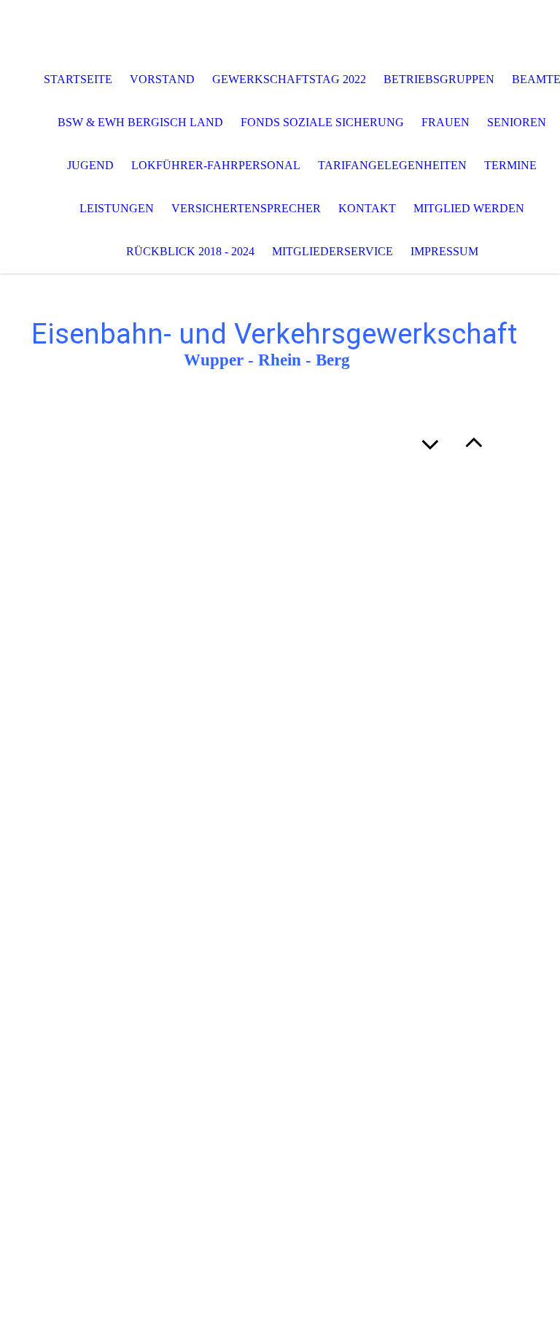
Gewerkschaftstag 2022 (289, 79)
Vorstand (162, 79)
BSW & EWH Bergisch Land (140, 122)
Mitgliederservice (332, 251)
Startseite (78, 79)
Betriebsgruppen (439, 79)
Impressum (444, 251)
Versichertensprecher (246, 208)
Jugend (90, 165)
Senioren (516, 122)
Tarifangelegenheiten (392, 165)
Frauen (445, 122)
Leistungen (116, 208)
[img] (280, 29)
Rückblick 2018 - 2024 (190, 251)
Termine (510, 165)
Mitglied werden (468, 208)
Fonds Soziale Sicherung (322, 122)
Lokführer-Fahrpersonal (215, 165)
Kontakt (367, 208)
